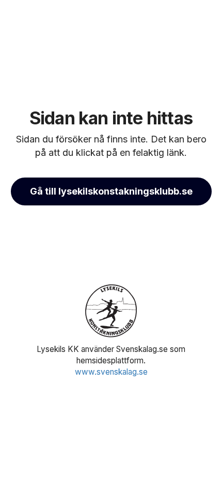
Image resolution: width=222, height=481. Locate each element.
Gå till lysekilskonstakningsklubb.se (111, 191)
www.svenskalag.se (111, 372)
